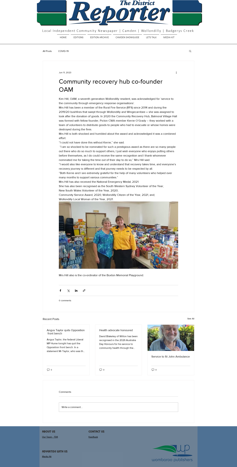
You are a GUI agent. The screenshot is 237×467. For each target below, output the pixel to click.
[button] (190, 51)
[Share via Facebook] (60, 290)
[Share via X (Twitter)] (68, 290)
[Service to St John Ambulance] (171, 338)
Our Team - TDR (50, 437)
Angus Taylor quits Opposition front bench (66, 332)
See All (190, 318)
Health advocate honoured (116, 330)
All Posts (47, 51)
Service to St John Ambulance (170, 356)
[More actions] (176, 72)
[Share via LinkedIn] (76, 290)
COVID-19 (63, 51)
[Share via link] (84, 290)
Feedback (93, 437)
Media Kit (46, 456)
